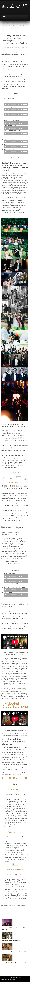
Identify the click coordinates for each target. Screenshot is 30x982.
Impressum (6, 981)
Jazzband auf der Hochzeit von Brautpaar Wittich (15, 963)
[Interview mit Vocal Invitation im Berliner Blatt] (7, 949)
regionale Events (24, 981)
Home (4, 23)
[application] (16, 104)
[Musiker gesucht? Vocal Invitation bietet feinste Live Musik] (7, 925)
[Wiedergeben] (6, 104)
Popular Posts (5, 915)
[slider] (25, 104)
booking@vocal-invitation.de (8, 979)
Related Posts (16, 915)
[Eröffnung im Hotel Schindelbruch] (7, 938)
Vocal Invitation (6, 977)
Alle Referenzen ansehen (15, 482)
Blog (17, 981)
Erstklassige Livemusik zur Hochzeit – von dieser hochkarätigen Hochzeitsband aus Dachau (14, 25)
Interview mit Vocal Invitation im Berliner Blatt (14, 951)
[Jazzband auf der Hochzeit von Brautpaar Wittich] (7, 960)
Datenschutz (13, 981)
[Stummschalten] (21, 104)
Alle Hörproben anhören (15, 157)
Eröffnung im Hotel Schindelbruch (11, 940)
